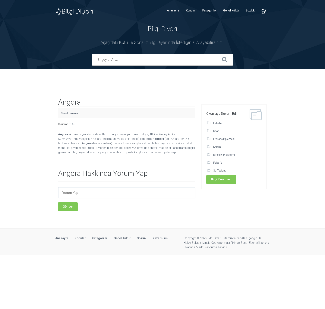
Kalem (217, 146)
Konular (191, 10)
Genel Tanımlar (70, 113)
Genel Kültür (231, 10)
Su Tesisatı (219, 170)
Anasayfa (173, 10)
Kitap (216, 131)
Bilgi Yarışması (221, 179)
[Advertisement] (68, 77)
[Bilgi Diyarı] (74, 10)
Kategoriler (209, 10)
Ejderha (217, 123)
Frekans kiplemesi (224, 138)
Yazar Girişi (160, 238)
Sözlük (250, 10)
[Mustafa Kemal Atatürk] (264, 11)
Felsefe (217, 162)
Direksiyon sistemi (224, 154)
